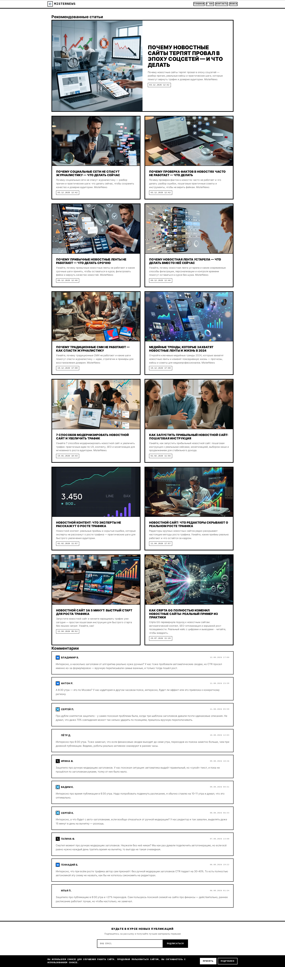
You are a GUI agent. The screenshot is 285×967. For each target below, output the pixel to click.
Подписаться (175, 943)
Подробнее (228, 961)
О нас (210, 4)
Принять (208, 961)
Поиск (233, 4)
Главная (199, 4)
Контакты (222, 4)
